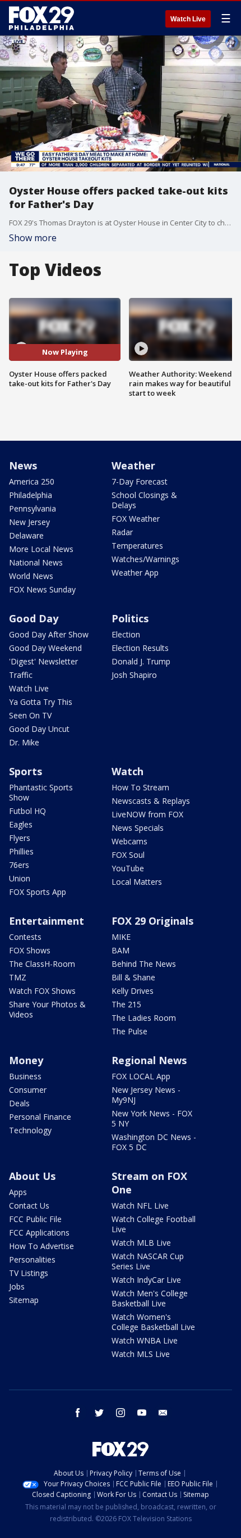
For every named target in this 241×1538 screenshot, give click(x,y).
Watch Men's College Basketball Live (150, 1298)
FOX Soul (128, 854)
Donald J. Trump (141, 661)
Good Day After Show (49, 634)
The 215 (126, 1004)
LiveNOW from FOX (147, 814)
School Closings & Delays (144, 500)
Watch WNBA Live (145, 1340)
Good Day (33, 618)
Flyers (19, 838)
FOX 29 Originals (152, 921)
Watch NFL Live (140, 1205)
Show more (33, 238)
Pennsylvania (32, 508)
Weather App (135, 572)
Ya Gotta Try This (40, 701)
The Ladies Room (144, 1017)
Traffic (21, 675)
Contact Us (29, 1205)
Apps (18, 1192)
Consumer (28, 1089)
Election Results (140, 648)
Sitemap (24, 1300)
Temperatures (137, 545)
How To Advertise (41, 1246)
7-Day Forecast (140, 481)
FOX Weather (136, 518)
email (163, 1413)
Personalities (32, 1259)
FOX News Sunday (42, 589)
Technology (30, 1130)
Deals (19, 1103)
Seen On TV (30, 715)
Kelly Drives (133, 990)
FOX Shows (29, 950)
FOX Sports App (37, 891)
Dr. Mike (24, 742)
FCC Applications (39, 1232)
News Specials (138, 827)
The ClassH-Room (42, 963)
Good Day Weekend (45, 648)
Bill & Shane (133, 977)
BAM (120, 950)
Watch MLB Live (141, 1242)
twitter (99, 1413)
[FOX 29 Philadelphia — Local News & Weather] (41, 17)
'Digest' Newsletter (43, 661)
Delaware (26, 535)
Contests (25, 936)
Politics (130, 618)
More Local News (41, 549)
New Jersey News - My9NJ (146, 1094)
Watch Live (188, 19)
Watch (127, 771)
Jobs (17, 1286)
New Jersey (29, 522)
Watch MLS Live (141, 1354)
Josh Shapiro (134, 675)
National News (36, 562)
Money (26, 1060)
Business (25, 1076)
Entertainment (46, 921)
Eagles (21, 824)
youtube (142, 1413)
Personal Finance (40, 1116)
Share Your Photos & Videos (47, 1009)
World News (31, 576)
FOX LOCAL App (141, 1076)
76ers (19, 865)
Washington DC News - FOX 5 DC (154, 1142)
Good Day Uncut (39, 728)
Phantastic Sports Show (41, 792)
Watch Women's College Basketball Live (153, 1321)
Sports (25, 771)
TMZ (17, 977)
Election (126, 634)
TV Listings (28, 1273)
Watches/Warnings (145, 559)
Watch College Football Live (154, 1224)
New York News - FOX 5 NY (152, 1118)
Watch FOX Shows (42, 990)
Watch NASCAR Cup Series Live (148, 1261)
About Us (32, 1176)
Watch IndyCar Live (146, 1279)
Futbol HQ (27, 811)
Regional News (149, 1060)
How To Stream (140, 787)
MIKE (121, 936)
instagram (120, 1413)
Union (19, 878)
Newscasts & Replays (151, 800)
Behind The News (144, 963)
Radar (122, 532)
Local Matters (137, 881)
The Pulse (129, 1031)
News (23, 465)
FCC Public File (35, 1219)
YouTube (128, 868)
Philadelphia (30, 495)
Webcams (129, 841)
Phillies (21, 851)
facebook (78, 1413)
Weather (133, 465)
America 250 (31, 481)
